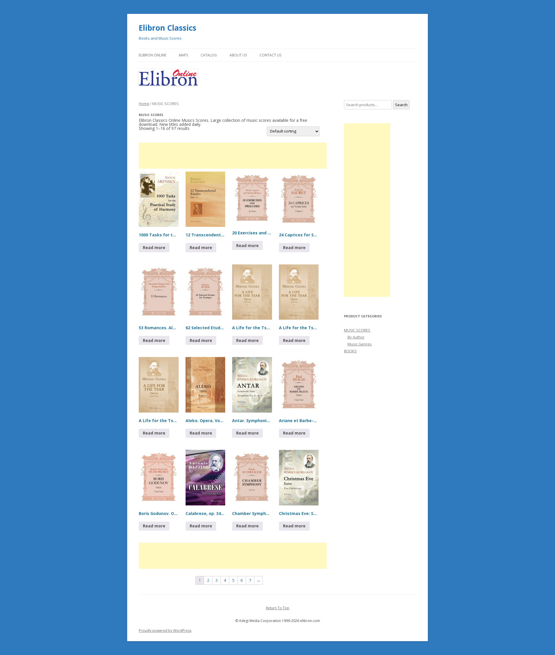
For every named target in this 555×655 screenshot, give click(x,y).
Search (401, 104)
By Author (356, 337)
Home (144, 103)
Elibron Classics (167, 28)
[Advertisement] (233, 156)
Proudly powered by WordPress (165, 630)
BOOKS (350, 351)
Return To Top (277, 608)
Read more (154, 247)
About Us (238, 55)
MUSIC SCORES (357, 330)
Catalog (209, 55)
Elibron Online (152, 55)
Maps (183, 55)
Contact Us (270, 55)
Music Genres (359, 344)
